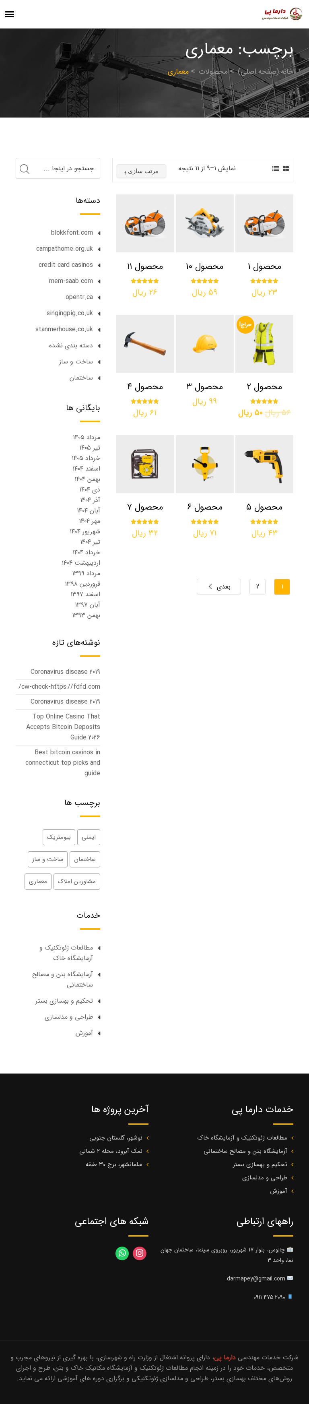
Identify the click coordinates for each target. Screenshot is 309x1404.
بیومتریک (59, 837)
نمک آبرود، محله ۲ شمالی (110, 1151)
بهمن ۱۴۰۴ (87, 479)
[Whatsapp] (122, 1253)
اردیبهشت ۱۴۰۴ (81, 563)
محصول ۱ (264, 266)
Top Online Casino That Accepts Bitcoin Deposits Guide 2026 (63, 727)
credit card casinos (66, 265)
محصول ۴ (145, 387)
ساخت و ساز (76, 362)
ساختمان (81, 378)
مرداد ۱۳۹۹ (86, 573)
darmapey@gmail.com (256, 1278)
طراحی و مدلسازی (69, 1017)
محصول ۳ (204, 387)
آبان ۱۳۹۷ (87, 605)
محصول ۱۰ (204, 266)
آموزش (84, 1033)
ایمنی (89, 837)
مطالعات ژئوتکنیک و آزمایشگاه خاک (66, 953)
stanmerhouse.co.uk (64, 329)
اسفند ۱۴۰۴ (86, 469)
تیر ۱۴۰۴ (90, 542)
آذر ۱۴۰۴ (90, 500)
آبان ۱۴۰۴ (88, 511)
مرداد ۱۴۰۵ (86, 437)
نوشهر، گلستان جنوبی (115, 1138)
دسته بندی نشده (71, 346)
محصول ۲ (264, 387)
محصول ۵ (264, 507)
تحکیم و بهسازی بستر (64, 1001)
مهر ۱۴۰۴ (89, 521)
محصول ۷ (145, 507)
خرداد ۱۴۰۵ (86, 458)
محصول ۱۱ (145, 266)
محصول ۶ (204, 507)
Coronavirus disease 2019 (65, 672)
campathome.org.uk (64, 249)
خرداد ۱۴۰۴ (86, 552)
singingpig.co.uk (70, 313)
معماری (38, 881)
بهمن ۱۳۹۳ (86, 615)
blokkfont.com (72, 233)
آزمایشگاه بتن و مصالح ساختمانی (62, 979)
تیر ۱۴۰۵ (89, 448)
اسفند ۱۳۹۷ (85, 594)
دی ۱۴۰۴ (89, 490)
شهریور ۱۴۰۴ (85, 531)
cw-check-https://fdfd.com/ (59, 687)
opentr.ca (79, 297)
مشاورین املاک (77, 881)
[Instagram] (139, 1253)
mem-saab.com (71, 281)
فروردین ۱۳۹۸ (82, 584)
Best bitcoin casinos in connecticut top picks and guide (62, 762)
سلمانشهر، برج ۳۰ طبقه (114, 1164)
